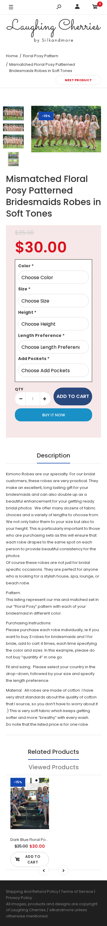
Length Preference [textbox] (41, 335)
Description (53, 455)
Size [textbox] (24, 289)
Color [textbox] (26, 266)
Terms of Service (77, 891)
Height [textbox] (27, 312)
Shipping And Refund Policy (32, 891)
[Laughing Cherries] (53, 32)
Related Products (53, 752)
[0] (95, 8)
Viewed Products (54, 767)
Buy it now (53, 415)
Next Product (78, 80)
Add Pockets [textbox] (33, 359)
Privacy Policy (19, 898)
